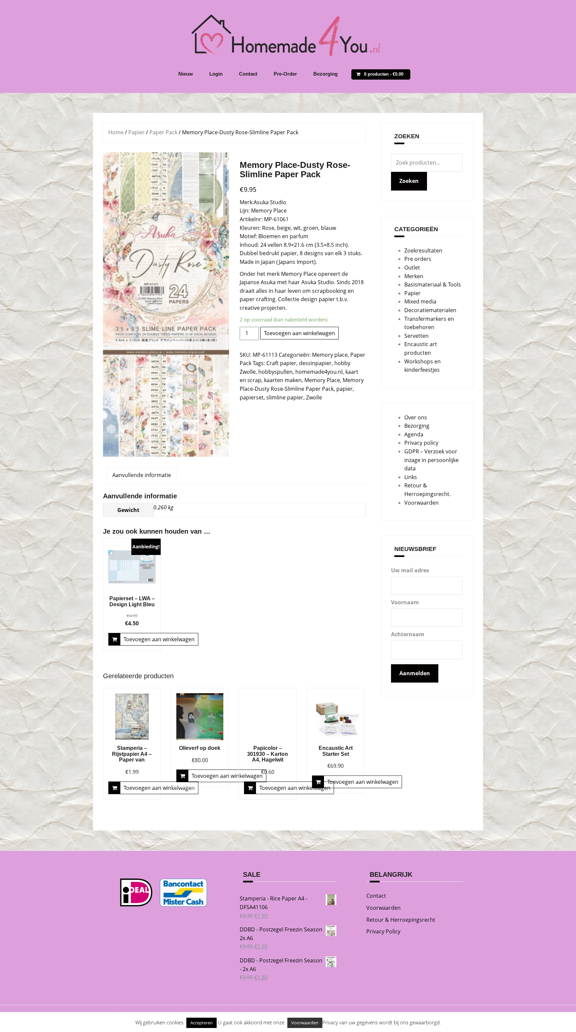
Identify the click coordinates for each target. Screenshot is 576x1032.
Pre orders (417, 258)
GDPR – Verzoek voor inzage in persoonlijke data (431, 460)
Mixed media (420, 301)
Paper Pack (163, 132)
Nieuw (185, 74)
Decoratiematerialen (430, 310)
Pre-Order (285, 74)
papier (344, 388)
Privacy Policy (383, 931)
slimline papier (284, 397)
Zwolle (314, 397)
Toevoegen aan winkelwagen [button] (159, 639)
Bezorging (325, 74)
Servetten (416, 335)
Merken (413, 276)
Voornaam (405, 602)
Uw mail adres (410, 570)
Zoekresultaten (423, 250)
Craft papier (281, 363)
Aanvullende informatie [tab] (141, 475)
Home (116, 132)
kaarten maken (283, 380)
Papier (136, 132)
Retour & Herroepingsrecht (400, 919)
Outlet (412, 267)
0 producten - (383, 74)
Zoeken (409, 181)
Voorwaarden (421, 502)
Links (410, 477)
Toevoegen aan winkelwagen (299, 333)
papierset (252, 397)
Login (216, 74)
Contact (248, 74)
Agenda (413, 434)
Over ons (415, 417)
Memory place (330, 354)
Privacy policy (421, 442)
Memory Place (322, 380)
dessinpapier (315, 363)
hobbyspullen (275, 371)
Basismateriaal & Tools (432, 284)
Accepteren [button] (201, 1023)
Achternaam (407, 634)
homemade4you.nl (319, 371)
